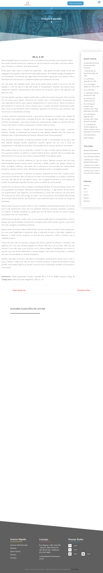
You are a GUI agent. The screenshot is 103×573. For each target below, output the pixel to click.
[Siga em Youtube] (83, 554)
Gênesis (86, 185)
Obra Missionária (89, 135)
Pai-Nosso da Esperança (92, 153)
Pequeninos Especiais (21, 431)
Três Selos (45, 499)
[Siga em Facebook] (70, 545)
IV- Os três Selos (89, 90)
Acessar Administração (19, 545)
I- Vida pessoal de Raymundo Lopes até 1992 (91, 73)
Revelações (34, 368)
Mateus (86, 198)
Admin (17, 368)
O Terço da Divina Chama (23, 496)
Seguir (76, 545)
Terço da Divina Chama (91, 156)
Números (87, 201)
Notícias (13, 548)
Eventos (13, 555)
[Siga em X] (70, 549)
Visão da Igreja (89, 138)
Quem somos (35, 434)
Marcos (86, 195)
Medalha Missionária (91, 150)
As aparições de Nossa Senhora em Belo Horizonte (91, 65)
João (85, 189)
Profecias (16, 365)
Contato (13, 558)
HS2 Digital (74, 569)
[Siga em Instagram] (70, 554)
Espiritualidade (36, 499)
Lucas (86, 192)
